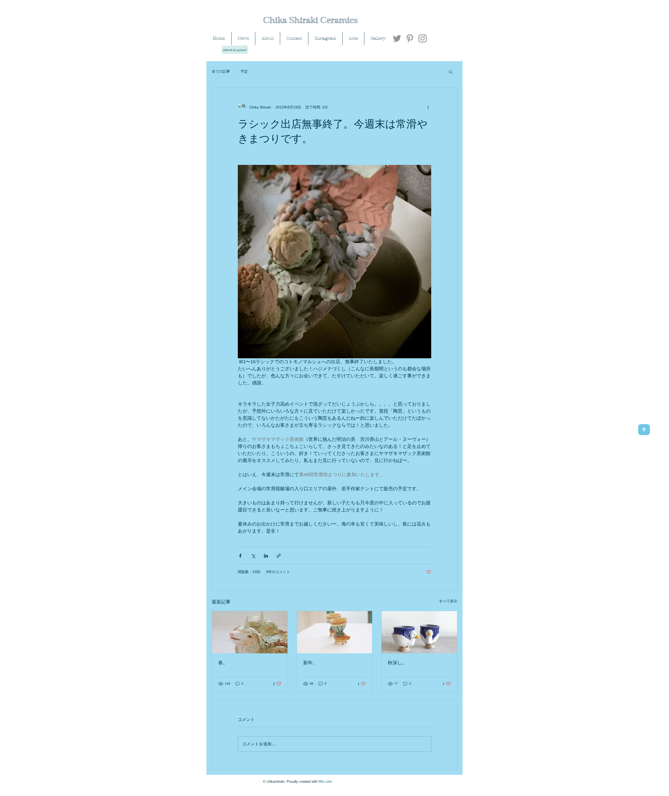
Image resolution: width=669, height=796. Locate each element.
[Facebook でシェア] (240, 555)
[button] (450, 72)
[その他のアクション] (428, 107)
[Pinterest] (409, 38)
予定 (244, 71)
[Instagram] (422, 38)
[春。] (249, 632)
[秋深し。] (419, 632)
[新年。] (334, 632)
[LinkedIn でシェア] (265, 555)
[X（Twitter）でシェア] (253, 555)
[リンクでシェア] (278, 555)
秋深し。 (397, 662)
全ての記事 (221, 71)
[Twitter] (396, 38)
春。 (223, 662)
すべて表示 (448, 601)
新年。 (310, 662)
